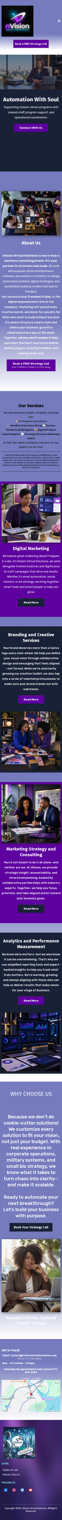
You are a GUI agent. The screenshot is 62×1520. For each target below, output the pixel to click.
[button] (59, 21)
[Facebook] (6, 1490)
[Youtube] (30, 1490)
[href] (31, 1396)
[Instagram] (14, 1490)
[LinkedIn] (22, 1490)
